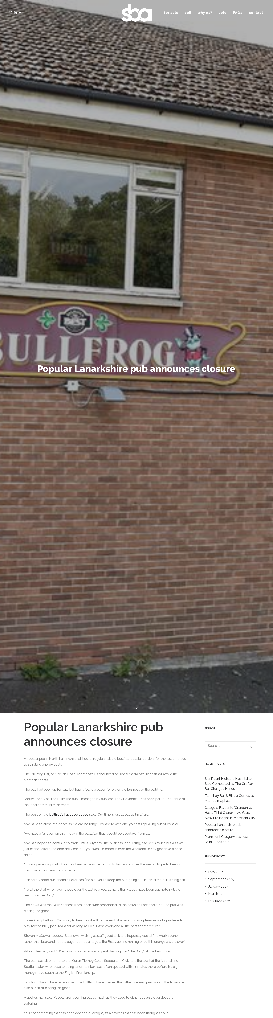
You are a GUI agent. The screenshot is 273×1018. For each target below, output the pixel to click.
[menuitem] (172, 12)
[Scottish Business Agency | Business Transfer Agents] (136, 13)
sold (223, 13)
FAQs (237, 13)
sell (188, 13)
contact (256, 13)
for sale (171, 13)
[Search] (231, 745)
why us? (205, 13)
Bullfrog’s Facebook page (68, 814)
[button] (21, 12)
